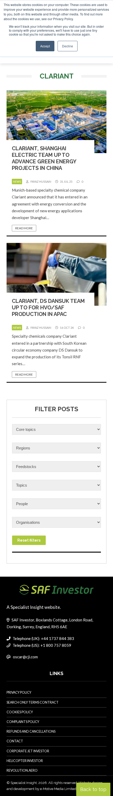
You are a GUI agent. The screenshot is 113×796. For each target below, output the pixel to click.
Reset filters (28, 540)
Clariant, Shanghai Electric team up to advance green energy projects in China (44, 158)
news (17, 181)
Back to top (93, 789)
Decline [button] (67, 46)
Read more (24, 228)
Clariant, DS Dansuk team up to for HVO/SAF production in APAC (48, 307)
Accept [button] (45, 46)
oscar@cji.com (25, 656)
